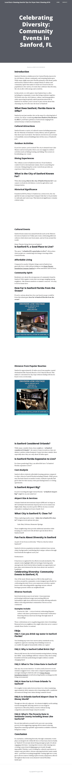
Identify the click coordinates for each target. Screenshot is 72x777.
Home (58, 2)
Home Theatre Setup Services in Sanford (28, 244)
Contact (64, 2)
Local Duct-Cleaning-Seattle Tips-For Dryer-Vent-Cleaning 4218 (27, 2)
